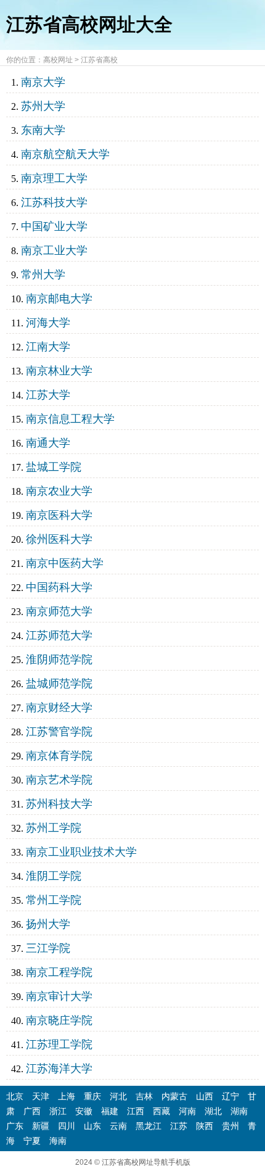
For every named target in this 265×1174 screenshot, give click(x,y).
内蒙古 (174, 1096)
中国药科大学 (59, 587)
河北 (118, 1096)
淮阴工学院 (53, 876)
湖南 (239, 1111)
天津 (40, 1096)
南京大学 (43, 82)
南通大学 (48, 443)
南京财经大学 (59, 707)
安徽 (83, 1111)
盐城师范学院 (59, 683)
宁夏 (32, 1141)
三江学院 (48, 948)
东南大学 (43, 130)
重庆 (92, 1096)
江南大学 (48, 347)
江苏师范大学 (59, 635)
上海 (66, 1096)
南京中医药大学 (65, 563)
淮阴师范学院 (59, 659)
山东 (92, 1126)
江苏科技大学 (54, 202)
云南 (118, 1126)
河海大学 (48, 322)
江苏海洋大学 (59, 1068)
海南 (58, 1141)
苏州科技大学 (59, 804)
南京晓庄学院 (59, 1020)
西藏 (161, 1111)
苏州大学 (43, 106)
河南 (187, 1111)
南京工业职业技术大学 (81, 852)
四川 (66, 1126)
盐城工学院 (53, 467)
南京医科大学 (59, 515)
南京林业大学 (59, 371)
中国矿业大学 (54, 226)
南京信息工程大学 (70, 419)
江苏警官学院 (59, 731)
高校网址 (58, 60)
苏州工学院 (53, 828)
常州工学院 (53, 900)
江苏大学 (48, 395)
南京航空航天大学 (65, 154)
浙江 (58, 1111)
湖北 (213, 1111)
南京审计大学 (59, 996)
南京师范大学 (59, 611)
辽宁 (230, 1096)
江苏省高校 (99, 60)
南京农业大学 (59, 491)
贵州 (230, 1126)
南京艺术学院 (59, 780)
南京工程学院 (59, 972)
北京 (14, 1096)
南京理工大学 (54, 178)
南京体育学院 (59, 756)
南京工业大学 (54, 250)
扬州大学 (48, 924)
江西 (135, 1111)
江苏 (178, 1126)
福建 (109, 1111)
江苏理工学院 (59, 1044)
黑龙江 (148, 1126)
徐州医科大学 (59, 539)
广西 (32, 1111)
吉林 (144, 1096)
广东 (14, 1126)
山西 (204, 1096)
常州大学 (43, 274)
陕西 (204, 1126)
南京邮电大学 (59, 298)
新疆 (40, 1126)
